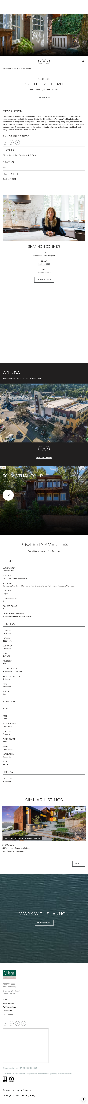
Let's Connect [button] (44, 923)
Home (5, 999)
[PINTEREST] (23, 1023)
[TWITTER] (17, 1023)
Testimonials (7, 1011)
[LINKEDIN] (11, 1023)
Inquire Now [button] (44, 97)
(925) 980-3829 (44, 264)
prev (41, 61)
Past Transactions (9, 1007)
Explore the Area (44, 457)
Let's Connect (8, 1015)
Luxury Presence (23, 1090)
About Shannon (8, 1003)
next (47, 61)
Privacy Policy (29, 1095)
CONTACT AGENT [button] (44, 280)
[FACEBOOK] (5, 1023)
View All (78, 864)
